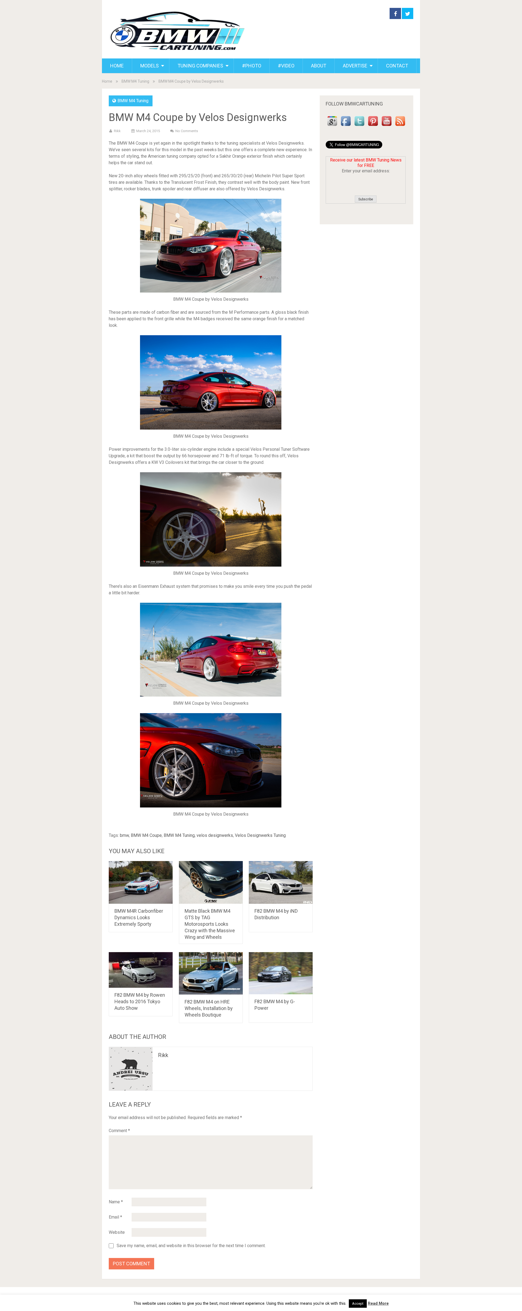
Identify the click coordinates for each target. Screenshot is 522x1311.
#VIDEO (286, 66)
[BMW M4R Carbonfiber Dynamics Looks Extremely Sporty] (141, 882)
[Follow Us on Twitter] (359, 126)
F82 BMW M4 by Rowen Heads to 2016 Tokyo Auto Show (139, 1001)
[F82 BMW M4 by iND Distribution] (281, 882)
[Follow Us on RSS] (400, 126)
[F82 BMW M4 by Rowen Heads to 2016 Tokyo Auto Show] (141, 970)
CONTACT (397, 66)
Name (116, 1201)
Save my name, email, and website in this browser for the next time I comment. (191, 1245)
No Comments (186, 131)
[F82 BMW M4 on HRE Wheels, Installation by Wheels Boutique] (211, 973)
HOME (117, 66)
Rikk (117, 131)
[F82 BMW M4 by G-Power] (281, 973)
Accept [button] (357, 1303)
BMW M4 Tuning (135, 81)
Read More (378, 1303)
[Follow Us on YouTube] (386, 126)
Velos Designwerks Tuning (260, 835)
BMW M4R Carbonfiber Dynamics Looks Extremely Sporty (138, 917)
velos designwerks (215, 835)
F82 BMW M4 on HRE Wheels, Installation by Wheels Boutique (209, 1008)
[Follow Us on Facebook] (345, 126)
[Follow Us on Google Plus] (332, 126)
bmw (124, 835)
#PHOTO (251, 66)
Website (117, 1232)
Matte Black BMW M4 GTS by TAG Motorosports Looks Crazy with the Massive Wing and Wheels (210, 924)
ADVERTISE (355, 66)
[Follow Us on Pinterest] (373, 126)
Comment (119, 1130)
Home (107, 81)
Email (115, 1217)
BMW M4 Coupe (146, 835)
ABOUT (318, 66)
